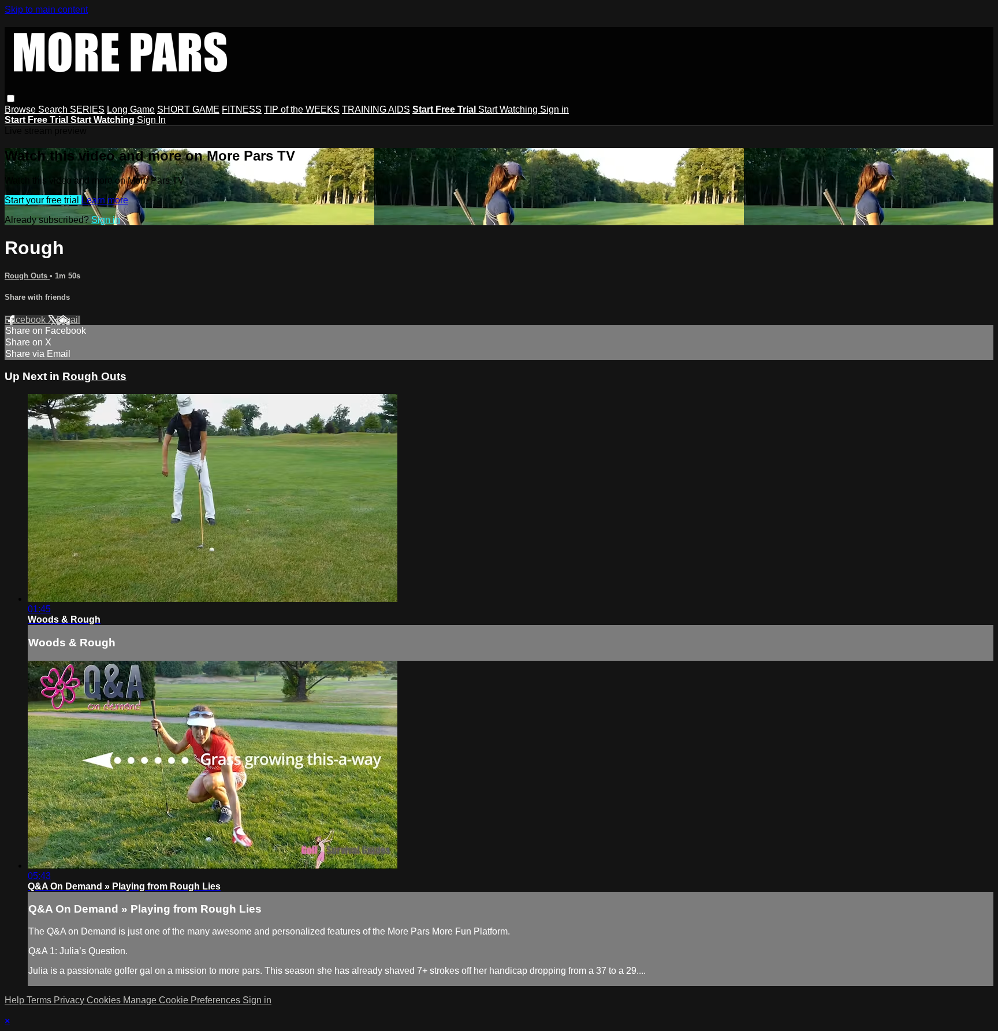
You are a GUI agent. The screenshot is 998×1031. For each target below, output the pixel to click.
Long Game (131, 109)
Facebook (26, 320)
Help (16, 1000)
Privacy (70, 1000)
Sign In (151, 120)
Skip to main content (46, 9)
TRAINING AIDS (376, 109)
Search (54, 109)
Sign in (554, 109)
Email (68, 320)
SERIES (87, 109)
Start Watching (509, 109)
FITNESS (242, 109)
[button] (10, 98)
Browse (21, 109)
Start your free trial (43, 200)
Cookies (105, 1000)
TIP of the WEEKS (302, 109)
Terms (40, 1000)
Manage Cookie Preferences (183, 1000)
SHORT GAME (188, 109)
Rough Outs (27, 275)
